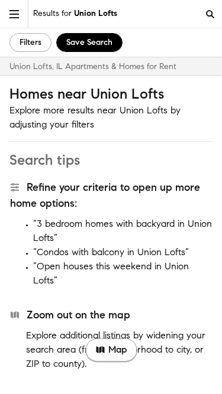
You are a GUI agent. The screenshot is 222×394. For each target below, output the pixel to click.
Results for (75, 13)
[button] (14, 14)
